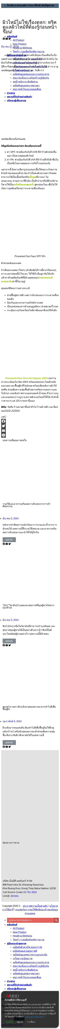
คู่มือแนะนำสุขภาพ (16, 943)
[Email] (30, 430)
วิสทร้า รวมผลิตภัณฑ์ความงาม (28, 939)
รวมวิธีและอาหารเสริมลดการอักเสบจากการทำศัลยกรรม (27, 505)
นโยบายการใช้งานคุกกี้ (35, 1017)
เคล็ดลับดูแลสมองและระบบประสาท (31, 962)
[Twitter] (30, 426)
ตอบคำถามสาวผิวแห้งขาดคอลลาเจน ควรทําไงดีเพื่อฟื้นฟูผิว (29, 707)
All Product (18, 928)
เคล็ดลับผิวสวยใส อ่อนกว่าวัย (27, 947)
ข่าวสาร (11, 981)
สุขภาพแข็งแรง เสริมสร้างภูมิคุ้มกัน (31, 966)
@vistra (14, 896)
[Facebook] (30, 421)
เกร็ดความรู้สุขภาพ (22, 958)
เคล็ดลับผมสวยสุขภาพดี (25, 951)
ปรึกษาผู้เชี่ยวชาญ (16, 988)
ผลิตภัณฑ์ (12, 924)
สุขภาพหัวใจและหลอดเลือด (27, 977)
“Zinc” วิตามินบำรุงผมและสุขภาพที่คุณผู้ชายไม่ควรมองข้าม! (28, 606)
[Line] (30, 435)
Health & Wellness (22, 936)
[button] (4, 39)
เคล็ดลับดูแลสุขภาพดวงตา (26, 973)
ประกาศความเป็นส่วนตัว (35, 906)
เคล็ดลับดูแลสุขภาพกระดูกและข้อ (30, 954)
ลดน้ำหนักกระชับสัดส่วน (25, 970)
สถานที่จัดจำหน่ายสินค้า (19, 985)
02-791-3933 (30, 892)
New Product (19, 932)
